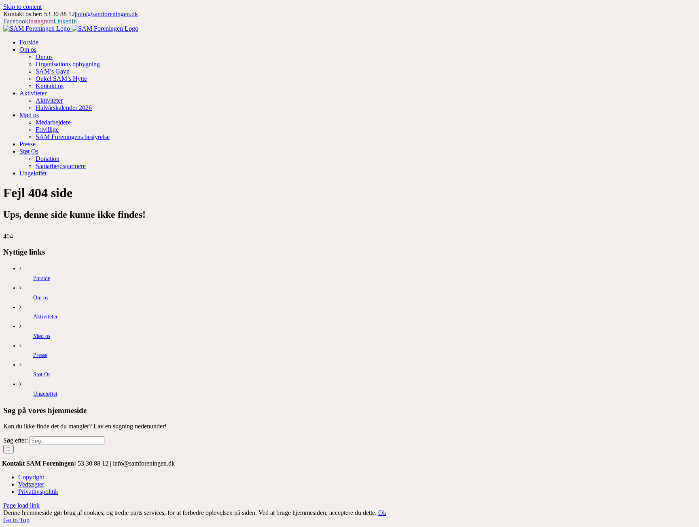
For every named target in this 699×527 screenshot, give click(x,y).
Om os (40, 298)
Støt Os (41, 374)
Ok (382, 512)
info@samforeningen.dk (107, 14)
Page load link (21, 505)
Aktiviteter (45, 317)
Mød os (41, 336)
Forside (41, 278)
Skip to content (22, 6)
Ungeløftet (45, 394)
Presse (40, 355)
